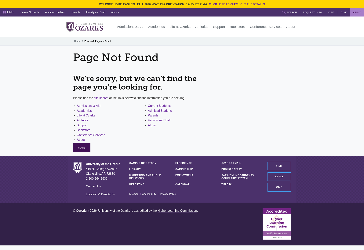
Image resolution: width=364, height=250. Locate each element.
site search (101, 98)
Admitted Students (55, 12)
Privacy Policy (168, 194)
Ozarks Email (231, 163)
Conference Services (91, 135)
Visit (331, 12)
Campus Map (184, 169)
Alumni (115, 12)
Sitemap (133, 194)
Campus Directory (142, 163)
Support (82, 125)
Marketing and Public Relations (145, 177)
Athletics (82, 120)
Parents (76, 12)
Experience (183, 163)
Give (344, 12)
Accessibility (149, 194)
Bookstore (83, 130)
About (81, 139)
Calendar (182, 184)
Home (77, 41)
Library (135, 169)
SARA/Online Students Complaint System (237, 177)
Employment (184, 175)
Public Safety (231, 169)
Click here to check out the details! (237, 4)
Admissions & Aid (88, 105)
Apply (279, 176)
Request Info (312, 12)
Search (292, 12)
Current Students (29, 12)
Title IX (226, 184)
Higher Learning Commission (177, 210)
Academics (84, 110)
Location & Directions (100, 194)
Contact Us (93, 186)
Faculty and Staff (95, 12)
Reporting (136, 184)
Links (10, 12)
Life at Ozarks (86, 115)
